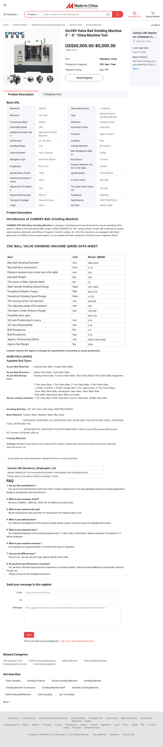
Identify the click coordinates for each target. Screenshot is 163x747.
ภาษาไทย (152, 724)
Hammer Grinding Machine (85, 687)
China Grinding (13, 680)
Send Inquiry (84, 77)
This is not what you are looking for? (42, 641)
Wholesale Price (96, 718)
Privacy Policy (129, 734)
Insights (88, 721)
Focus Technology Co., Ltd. (60, 734)
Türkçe (66, 727)
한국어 (125, 724)
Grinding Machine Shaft (53, 687)
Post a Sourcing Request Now (78, 641)
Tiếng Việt (76, 727)
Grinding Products (36, 680)
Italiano (84, 724)
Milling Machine (69, 660)
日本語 (135, 724)
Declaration (114, 734)
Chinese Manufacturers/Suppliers (53, 718)
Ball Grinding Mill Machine (18, 694)
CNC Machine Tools (12, 660)
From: (18, 592)
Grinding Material (92, 680)
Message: (17, 607)
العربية (116, 724)
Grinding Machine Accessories (20, 687)
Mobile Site (76, 721)
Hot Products (13, 718)
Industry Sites (111, 718)
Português (46, 724)
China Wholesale (78, 718)
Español (35, 724)
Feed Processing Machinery (42, 660)
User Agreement (99, 734)
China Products (29, 718)
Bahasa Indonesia (92, 727)
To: (21, 599)
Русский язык (71, 724)
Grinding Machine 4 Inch (15, 664)
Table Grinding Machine (95, 660)
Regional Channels (129, 718)
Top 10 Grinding (66, 694)
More (135, 68)
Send (29, 634)
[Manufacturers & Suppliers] (82, 5)
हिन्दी (142, 724)
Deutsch (94, 724)
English (25, 724)
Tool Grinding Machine (44, 664)
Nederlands (106, 724)
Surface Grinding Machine (64, 680)
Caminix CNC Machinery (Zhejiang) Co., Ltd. (145, 36)
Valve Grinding (45, 694)
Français (58, 724)
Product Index (146, 718)
